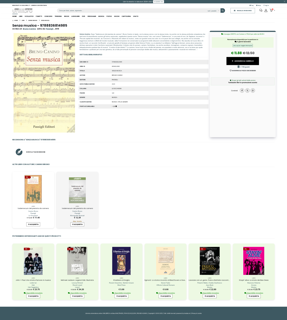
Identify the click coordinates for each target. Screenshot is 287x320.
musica (101, 16)
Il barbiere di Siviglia (121, 280)
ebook (66, 16)
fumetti (39, 16)
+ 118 (114, 106)
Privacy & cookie (196, 313)
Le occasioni (116, 88)
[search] (223, 10)
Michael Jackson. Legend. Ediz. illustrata (77, 280)
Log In (267, 5)
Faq (252, 5)
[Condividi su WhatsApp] (253, 90)
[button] (272, 10)
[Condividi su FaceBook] (242, 90)
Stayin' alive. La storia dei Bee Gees (254, 280)
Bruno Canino (29, 29)
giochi (116, 16)
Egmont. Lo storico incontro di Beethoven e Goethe (166, 280)
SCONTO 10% (159, 1)
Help (259, 5)
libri (20, 16)
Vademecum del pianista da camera (33, 208)
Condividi (234, 90)
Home (14, 16)
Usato (135, 16)
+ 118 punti (245, 67)
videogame (91, 16)
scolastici (29, 16)
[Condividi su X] (247, 90)
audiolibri (75, 16)
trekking (58, 16)
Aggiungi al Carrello (244, 61)
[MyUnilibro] (265, 10)
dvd (83, 16)
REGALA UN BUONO (244, 11)
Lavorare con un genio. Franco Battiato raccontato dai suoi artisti (216, 280)
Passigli (115, 80)
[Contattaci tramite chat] (260, 10)
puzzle (109, 16)
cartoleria (126, 16)
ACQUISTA (34, 224)
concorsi (48, 16)
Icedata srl (187, 313)
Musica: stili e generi (120, 102)
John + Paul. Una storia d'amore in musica (33, 280)
